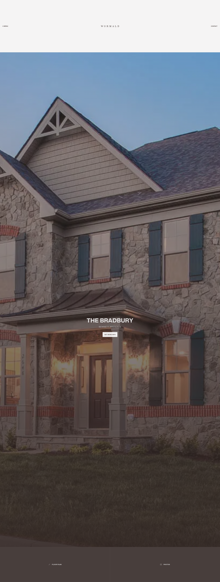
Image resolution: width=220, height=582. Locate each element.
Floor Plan (57, 564)
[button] (5, 26)
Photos (167, 564)
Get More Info (110, 334)
